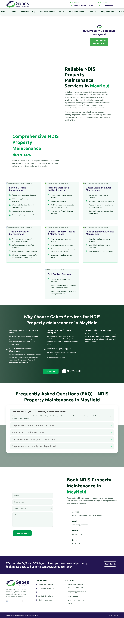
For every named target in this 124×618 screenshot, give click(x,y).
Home (3, 12)
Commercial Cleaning (27, 12)
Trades (61, 12)
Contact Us (92, 12)
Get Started (50, 371)
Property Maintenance (47, 12)
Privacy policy (113, 615)
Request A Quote (22, 533)
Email (76, 3)
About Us (12, 12)
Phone (104, 3)
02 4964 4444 (72, 371)
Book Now (109, 564)
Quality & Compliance (76, 12)
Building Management (107, 12)
